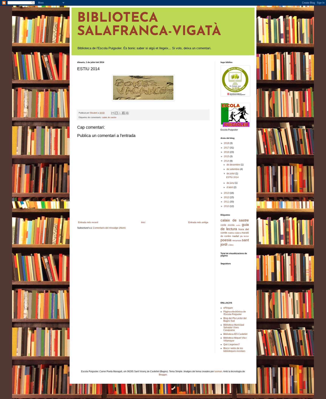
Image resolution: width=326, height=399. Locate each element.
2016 (227, 152)
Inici (143, 222)
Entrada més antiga (198, 222)
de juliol (231, 173)
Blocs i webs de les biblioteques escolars (234, 349)
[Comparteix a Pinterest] (127, 113)
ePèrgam (228, 308)
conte (223, 225)
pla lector (244, 236)
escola (231, 225)
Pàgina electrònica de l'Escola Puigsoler (234, 313)
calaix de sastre (109, 117)
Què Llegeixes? (231, 344)
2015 (227, 156)
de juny (231, 183)
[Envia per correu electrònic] (113, 113)
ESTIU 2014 (232, 177)
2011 (227, 201)
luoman (218, 371)
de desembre (234, 164)
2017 (227, 147)
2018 (227, 143)
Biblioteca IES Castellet (235, 334)
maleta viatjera (234, 233)
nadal (235, 236)
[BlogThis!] (116, 113)
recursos (236, 240)
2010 (227, 206)
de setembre (233, 169)
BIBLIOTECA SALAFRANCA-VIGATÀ (149, 25)
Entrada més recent (88, 222)
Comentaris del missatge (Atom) (109, 228)
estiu (238, 225)
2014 (227, 161)
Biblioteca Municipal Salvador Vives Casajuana (233, 328)
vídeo (230, 245)
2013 (227, 193)
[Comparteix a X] (120, 113)
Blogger (163, 374)
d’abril (230, 187)
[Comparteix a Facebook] (123, 113)
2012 (227, 197)
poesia (226, 240)
